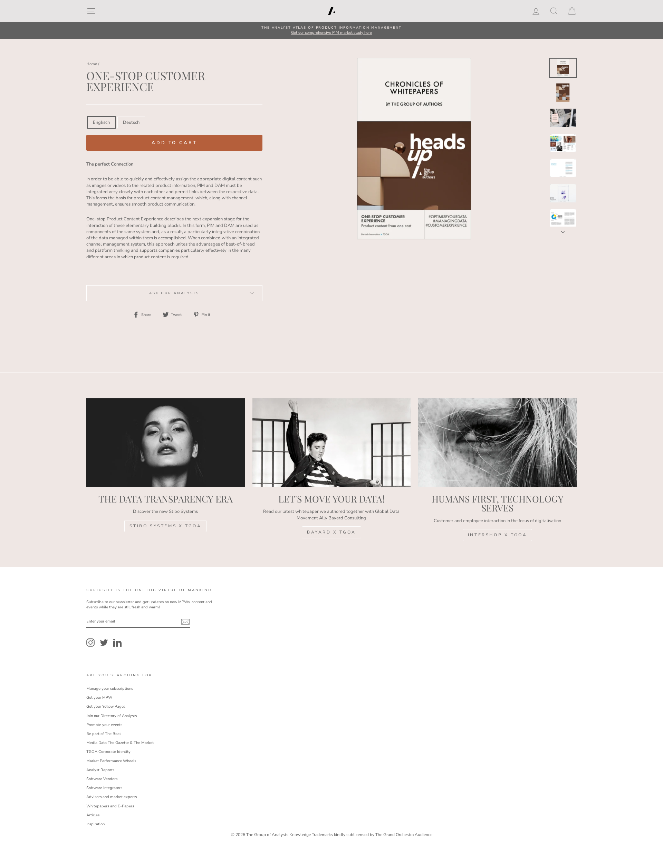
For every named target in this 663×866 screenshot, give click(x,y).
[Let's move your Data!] (331, 442)
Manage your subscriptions (109, 688)
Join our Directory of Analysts (111, 715)
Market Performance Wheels (111, 761)
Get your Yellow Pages (105, 706)
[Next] (563, 230)
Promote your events (104, 724)
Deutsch (131, 122)
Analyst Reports (100, 770)
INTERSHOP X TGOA (497, 535)
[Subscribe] (185, 622)
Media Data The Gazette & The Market (120, 742)
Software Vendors (101, 779)
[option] (331, 31)
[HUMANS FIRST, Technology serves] (497, 442)
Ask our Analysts (174, 293)
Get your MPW (99, 697)
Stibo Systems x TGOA (165, 526)
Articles (92, 815)
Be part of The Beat (103, 733)
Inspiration (95, 824)
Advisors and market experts (111, 796)
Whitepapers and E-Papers (110, 806)
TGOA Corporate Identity (108, 751)
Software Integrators (104, 787)
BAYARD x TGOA (331, 532)
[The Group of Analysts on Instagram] (90, 642)
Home (91, 64)
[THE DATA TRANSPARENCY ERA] (165, 442)
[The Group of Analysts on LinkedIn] (117, 642)
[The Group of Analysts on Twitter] (104, 642)
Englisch (101, 122)
